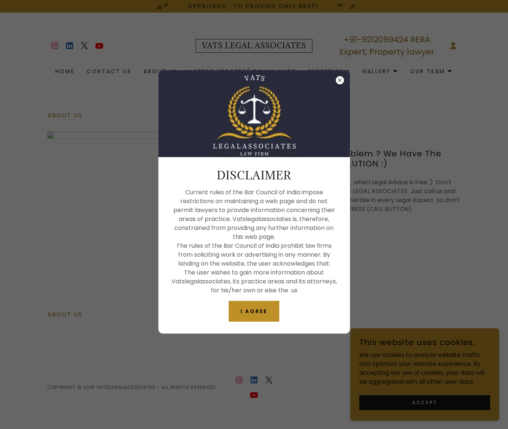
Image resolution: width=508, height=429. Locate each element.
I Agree (254, 311)
